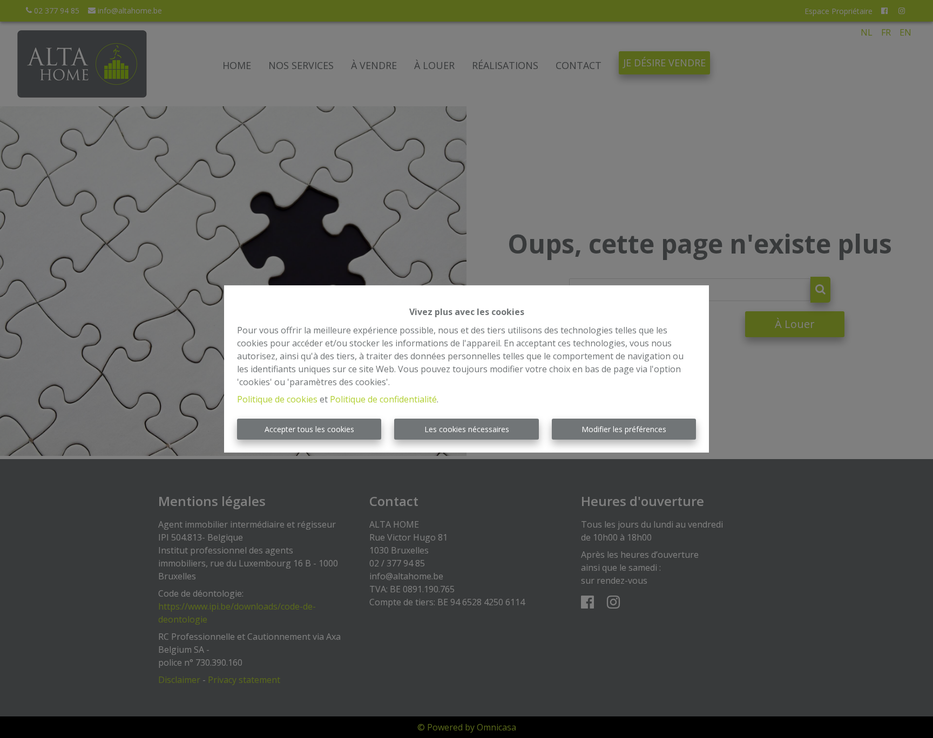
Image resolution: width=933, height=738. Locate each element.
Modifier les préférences (624, 429)
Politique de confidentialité (383, 399)
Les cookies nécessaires (466, 429)
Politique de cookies (277, 399)
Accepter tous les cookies (309, 429)
